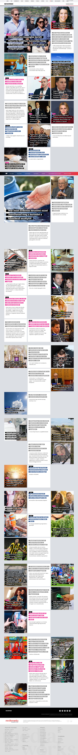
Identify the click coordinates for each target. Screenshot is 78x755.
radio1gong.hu (60, 748)
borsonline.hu (42, 751)
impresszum (66, 714)
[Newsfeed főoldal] (9, 711)
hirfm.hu (59, 750)
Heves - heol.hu (8, 742)
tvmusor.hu (42, 745)
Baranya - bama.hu (8, 731)
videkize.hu (42, 744)
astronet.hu (42, 729)
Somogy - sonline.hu (9, 748)
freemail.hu (60, 738)
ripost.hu (59, 727)
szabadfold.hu (25, 738)
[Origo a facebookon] (60, 711)
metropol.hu (60, 729)
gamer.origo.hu (43, 733)
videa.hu (59, 741)
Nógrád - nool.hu (8, 746)
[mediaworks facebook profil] (68, 721)
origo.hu (24, 741)
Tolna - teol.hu (7, 751)
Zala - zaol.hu (25, 730)
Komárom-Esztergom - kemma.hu (11, 745)
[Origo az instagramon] (65, 711)
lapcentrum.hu (60, 742)
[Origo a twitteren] (62, 711)
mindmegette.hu (43, 738)
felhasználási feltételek (54, 714)
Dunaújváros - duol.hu (9, 736)
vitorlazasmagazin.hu (44, 742)
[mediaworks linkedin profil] (71, 721)
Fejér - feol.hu (7, 738)
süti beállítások (60, 714)
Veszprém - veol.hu (26, 729)
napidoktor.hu (42, 736)
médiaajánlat (70, 714)
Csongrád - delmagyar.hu (10, 735)
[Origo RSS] (70, 711)
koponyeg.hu (60, 739)
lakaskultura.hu (43, 732)
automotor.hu (42, 731)
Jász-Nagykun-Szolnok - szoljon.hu (11, 744)
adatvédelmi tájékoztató (45, 714)
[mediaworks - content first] (12, 721)
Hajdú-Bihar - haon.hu (9, 741)
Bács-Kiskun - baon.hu (9, 729)
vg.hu (24, 747)
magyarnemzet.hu (26, 736)
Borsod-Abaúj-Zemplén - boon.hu (11, 733)
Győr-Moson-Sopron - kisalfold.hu (11, 739)
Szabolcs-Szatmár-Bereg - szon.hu (11, 749)
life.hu (59, 730)
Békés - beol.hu (8, 732)
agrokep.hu (25, 748)
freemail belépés (69, 4)
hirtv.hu (24, 739)
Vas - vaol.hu (25, 727)
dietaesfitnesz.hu (43, 741)
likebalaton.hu (43, 735)
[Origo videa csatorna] (67, 711)
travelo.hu (42, 739)
